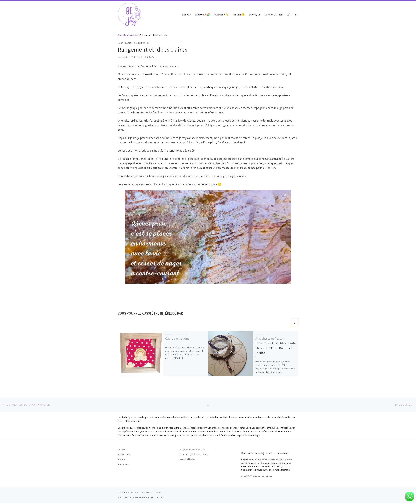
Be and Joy (132, 492)
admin (125, 57)
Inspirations (132, 35)
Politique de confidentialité (192, 449)
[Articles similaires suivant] (294, 322)
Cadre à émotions (177, 338)
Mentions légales (187, 459)
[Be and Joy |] (129, 14)
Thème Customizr (157, 497)
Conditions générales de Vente (194, 454)
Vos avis (121, 459)
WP (131, 497)
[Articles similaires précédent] (286, 322)
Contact (121, 449)
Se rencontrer (124, 454)
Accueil (121, 35)
